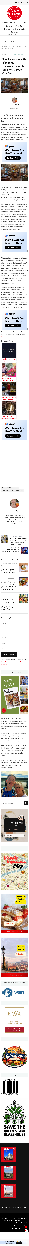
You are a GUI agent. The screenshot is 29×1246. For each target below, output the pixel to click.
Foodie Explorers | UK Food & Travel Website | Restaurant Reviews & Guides (14, 27)
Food (2, 567)
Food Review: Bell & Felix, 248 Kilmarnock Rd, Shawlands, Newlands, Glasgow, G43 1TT (9, 587)
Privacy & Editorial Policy (18, 1225)
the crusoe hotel (7, 490)
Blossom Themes (15, 1223)
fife (3, 487)
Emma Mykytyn (14, 104)
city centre (8, 598)
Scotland (20, 54)
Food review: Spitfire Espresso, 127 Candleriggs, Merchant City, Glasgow (8, 607)
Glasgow (12, 581)
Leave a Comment (14, 108)
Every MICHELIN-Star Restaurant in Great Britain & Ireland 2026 (8, 570)
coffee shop (5, 601)
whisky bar (19, 490)
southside (11, 582)
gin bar (9, 487)
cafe (2, 581)
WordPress (7, 1225)
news (14, 54)
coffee (11, 599)
